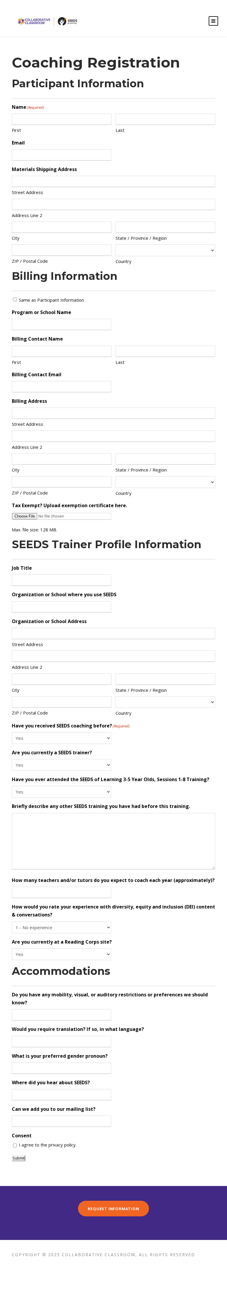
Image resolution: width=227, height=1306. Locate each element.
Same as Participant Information (51, 300)
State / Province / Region (141, 238)
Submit (18, 1158)
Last (120, 130)
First (16, 130)
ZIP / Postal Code (30, 261)
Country (124, 261)
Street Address (27, 192)
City (16, 238)
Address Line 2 (27, 215)
